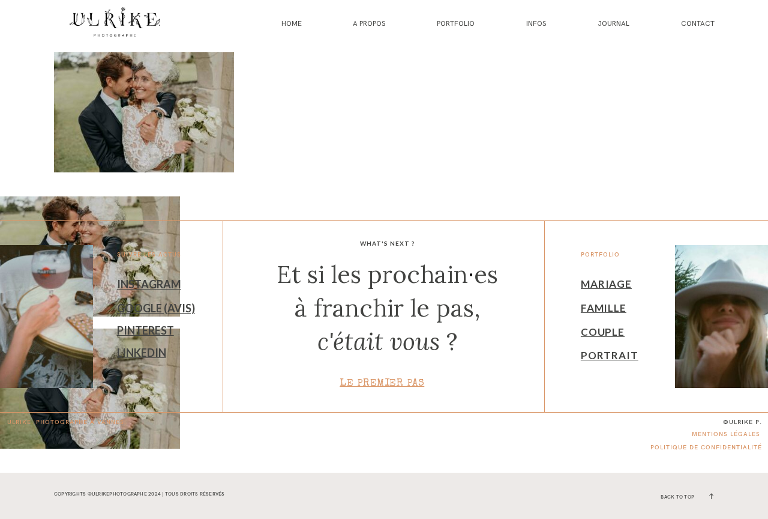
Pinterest (145, 330)
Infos (536, 24)
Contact (698, 24)
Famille (603, 308)
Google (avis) (156, 308)
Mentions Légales (726, 434)
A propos (369, 24)
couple (603, 332)
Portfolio (456, 24)
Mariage (606, 284)
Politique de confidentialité (706, 447)
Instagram (149, 284)
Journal (613, 24)
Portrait (609, 355)
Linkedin (141, 352)
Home (291, 24)
